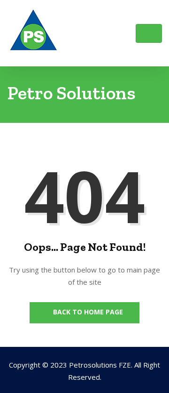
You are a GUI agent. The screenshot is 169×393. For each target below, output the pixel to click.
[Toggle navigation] (149, 33)
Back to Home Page (87, 311)
